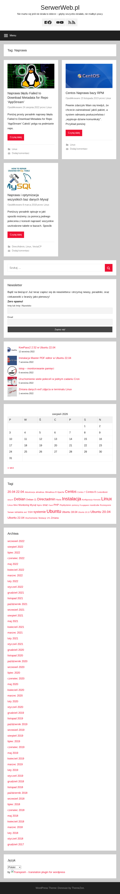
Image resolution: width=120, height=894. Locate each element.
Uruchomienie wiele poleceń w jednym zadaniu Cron (49, 379)
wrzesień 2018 (16, 798)
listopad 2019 (15, 718)
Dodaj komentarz (20, 153)
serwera (19, 512)
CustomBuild (102, 492)
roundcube (94, 505)
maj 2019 (13, 752)
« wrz (11, 467)
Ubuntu (54, 511)
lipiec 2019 (14, 741)
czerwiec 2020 (16, 678)
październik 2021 (17, 604)
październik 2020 (17, 661)
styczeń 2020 (15, 707)
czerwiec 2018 (16, 810)
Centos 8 (91, 491)
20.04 (11, 491)
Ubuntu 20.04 (100, 511)
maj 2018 (13, 815)
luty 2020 (13, 701)
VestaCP (37, 246)
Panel (51, 505)
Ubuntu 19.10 (84, 512)
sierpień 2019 (15, 735)
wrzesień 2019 (16, 729)
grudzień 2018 (16, 781)
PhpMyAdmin (65, 505)
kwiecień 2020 (16, 689)
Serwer (11, 512)
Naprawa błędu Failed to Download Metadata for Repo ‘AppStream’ (28, 97)
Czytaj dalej (16, 137)
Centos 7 (81, 492)
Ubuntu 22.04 (16, 517)
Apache (60, 492)
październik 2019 (17, 724)
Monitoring (23, 505)
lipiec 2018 (14, 804)
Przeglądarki (84, 505)
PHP (56, 504)
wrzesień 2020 (16, 667)
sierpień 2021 (15, 615)
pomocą (75, 505)
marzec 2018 (15, 827)
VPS (48, 518)
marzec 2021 (15, 632)
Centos (71, 492)
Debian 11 (31, 499)
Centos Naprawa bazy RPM (85, 93)
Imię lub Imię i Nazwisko (19, 305)
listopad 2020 (15, 655)
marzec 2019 (15, 764)
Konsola (96, 500)
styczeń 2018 (15, 838)
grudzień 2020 (16, 649)
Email (10, 317)
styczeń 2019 (15, 775)
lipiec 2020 (14, 672)
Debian (19, 499)
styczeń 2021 (15, 644)
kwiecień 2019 (16, 758)
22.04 (20, 491)
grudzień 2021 (16, 592)
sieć (25, 512)
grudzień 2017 (16, 844)
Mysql (33, 505)
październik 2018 (17, 792)
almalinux (40, 492)
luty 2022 (13, 581)
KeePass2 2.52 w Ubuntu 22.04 (37, 347)
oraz (45, 504)
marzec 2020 (15, 695)
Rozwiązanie (105, 505)
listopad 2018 (15, 787)
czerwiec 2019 (16, 747)
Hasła (58, 499)
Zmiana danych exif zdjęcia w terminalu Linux (45, 389)
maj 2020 (13, 684)
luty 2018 (13, 832)
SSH (30, 512)
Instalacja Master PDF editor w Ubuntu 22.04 (45, 358)
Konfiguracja (87, 500)
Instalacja (71, 498)
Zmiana (55, 517)
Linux (49, 107)
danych (10, 500)
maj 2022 (13, 564)
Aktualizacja (30, 492)
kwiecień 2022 (16, 569)
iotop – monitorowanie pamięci (36, 368)
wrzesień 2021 (16, 609)
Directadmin (46, 499)
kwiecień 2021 (16, 627)
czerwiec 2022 (16, 558)
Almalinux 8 (51, 492)
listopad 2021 (15, 598)
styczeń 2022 (15, 586)
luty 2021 (13, 638)
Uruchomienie (31, 518)
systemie (39, 511)
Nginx (39, 505)
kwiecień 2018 (16, 821)
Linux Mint (13, 505)
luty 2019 (13, 770)
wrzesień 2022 (16, 541)
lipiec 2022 (14, 552)
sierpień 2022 (15, 546)
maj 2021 (13, 621)
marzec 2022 (15, 575)
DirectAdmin (18, 246)
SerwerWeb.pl (60, 7)
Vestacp (42, 518)
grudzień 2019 (16, 712)
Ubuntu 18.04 (69, 512)
